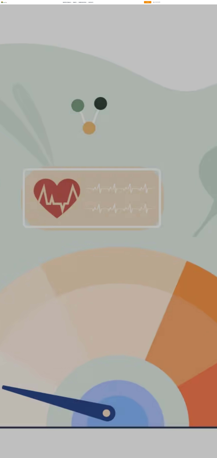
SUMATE (74, 2)
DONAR (147, 2)
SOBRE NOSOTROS (82, 2)
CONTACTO (90, 2)
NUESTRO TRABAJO (67, 2)
